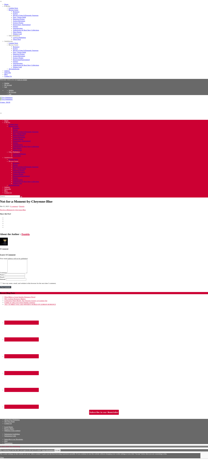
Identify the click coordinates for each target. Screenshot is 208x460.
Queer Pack (17, 39)
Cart (5, 87)
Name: (2, 275)
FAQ (5, 441)
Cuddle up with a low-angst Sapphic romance (19, 302)
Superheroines (18, 28)
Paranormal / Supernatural (22, 25)
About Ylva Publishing (12, 420)
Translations (8, 443)
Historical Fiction (19, 19)
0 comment (14, 206)
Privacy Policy (9, 429)
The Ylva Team (9, 421)
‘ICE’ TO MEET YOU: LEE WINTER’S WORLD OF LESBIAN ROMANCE (30, 304)
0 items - (5, 102)
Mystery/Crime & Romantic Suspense (25, 15)
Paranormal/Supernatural (21, 60)
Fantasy (15, 26)
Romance (16, 12)
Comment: (3, 273)
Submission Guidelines (12, 434)
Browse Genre (13, 10)
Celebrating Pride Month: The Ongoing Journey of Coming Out (25, 301)
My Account (8, 85)
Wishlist (6, 83)
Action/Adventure (19, 21)
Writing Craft (17, 34)
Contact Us (8, 76)
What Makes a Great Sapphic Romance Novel (19, 297)
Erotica (15, 13)
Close (2, 457)
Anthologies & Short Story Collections (26, 30)
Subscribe (7, 72)
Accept (57, 450)
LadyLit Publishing (19, 37)
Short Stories (17, 32)
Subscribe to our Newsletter (13, 439)
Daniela (21, 206)
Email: (2, 277)
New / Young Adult (19, 17)
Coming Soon (13, 8)
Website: (3, 279)
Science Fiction (18, 23)
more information (48, 450)
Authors (7, 71)
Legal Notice (8, 427)
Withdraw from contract (12, 430)
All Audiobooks (14, 69)
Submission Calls (10, 436)
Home (6, 4)
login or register (22, 80)
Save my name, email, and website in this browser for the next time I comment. (29, 283)
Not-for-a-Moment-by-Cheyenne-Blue (13, 210)
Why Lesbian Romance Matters (15, 299)
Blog (6, 74)
